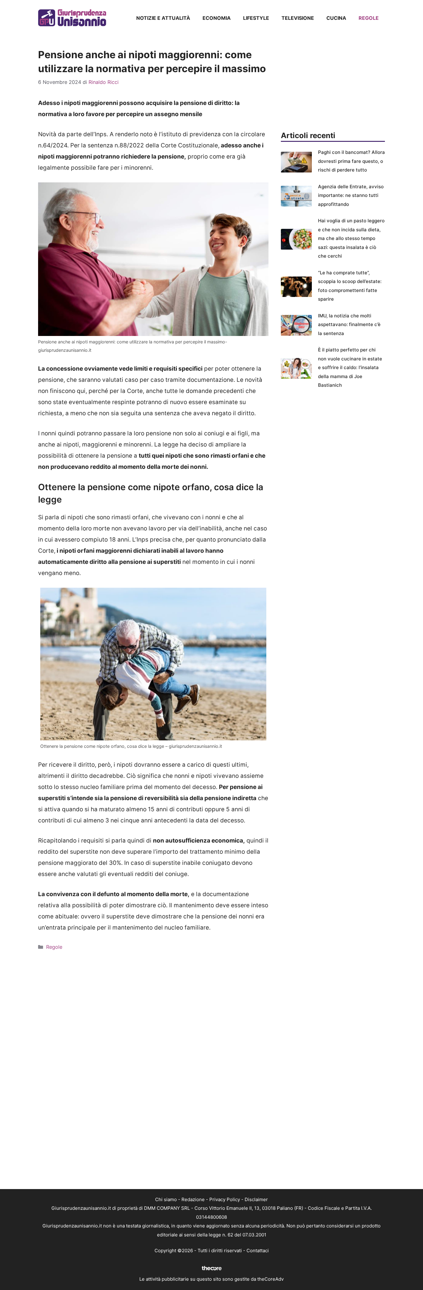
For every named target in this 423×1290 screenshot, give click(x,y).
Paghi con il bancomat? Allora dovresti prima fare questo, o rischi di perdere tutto (351, 161)
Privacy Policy (224, 1199)
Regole (369, 18)
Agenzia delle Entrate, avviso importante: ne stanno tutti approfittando (351, 195)
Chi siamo (166, 1199)
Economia (217, 18)
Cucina (336, 18)
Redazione (193, 1199)
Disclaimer (256, 1199)
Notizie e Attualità (163, 18)
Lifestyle (256, 18)
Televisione (297, 18)
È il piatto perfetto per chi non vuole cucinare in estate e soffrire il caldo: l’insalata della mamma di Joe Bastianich (350, 367)
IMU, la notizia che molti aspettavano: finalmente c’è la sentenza (349, 324)
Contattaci (257, 1250)
